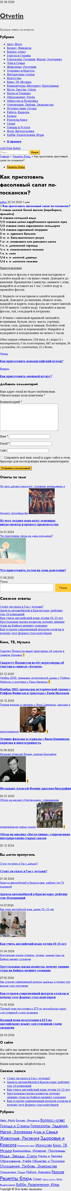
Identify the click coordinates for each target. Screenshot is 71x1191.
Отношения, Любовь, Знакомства (30, 105)
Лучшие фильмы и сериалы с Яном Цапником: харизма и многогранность (35, 741)
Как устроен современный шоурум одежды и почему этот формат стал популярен (32, 631)
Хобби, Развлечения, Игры (25, 135)
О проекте (14, 141)
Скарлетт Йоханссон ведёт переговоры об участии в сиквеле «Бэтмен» (32, 664)
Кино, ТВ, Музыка (19, 82)
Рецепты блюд (17, 120)
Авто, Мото (14, 44)
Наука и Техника (19, 93)
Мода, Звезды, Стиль (21, 89)
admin (4, 202)
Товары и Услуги (18, 127)
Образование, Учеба (21, 97)
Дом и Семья (16, 63)
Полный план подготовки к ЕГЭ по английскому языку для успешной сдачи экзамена (33, 1011)
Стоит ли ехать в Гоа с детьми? (21, 607)
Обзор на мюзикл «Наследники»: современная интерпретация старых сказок (35, 836)
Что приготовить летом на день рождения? (26, 536)
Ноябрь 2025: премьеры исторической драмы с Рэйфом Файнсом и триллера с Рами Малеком (35, 680)
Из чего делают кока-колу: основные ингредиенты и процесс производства (29, 522)
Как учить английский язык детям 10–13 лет (31, 618)
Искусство (14, 78)
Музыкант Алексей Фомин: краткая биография (28, 754)
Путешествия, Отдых (22, 108)
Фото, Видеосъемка (20, 131)
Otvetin (12, 16)
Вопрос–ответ (16, 52)
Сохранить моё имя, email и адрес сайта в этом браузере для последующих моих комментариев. (35, 459)
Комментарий (11, 402)
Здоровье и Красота (20, 71)
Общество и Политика (22, 101)
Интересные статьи (21, 74)
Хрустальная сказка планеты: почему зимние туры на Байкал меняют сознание (32, 623)
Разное (12, 116)
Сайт (3, 450)
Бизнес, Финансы (19, 48)
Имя (4, 436)
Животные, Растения (21, 67)
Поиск (4, 582)
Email (5, 443)
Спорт (11, 123)
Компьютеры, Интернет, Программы (33, 86)
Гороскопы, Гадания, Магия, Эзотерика (34, 59)
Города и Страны (19, 55)
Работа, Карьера (18, 112)
